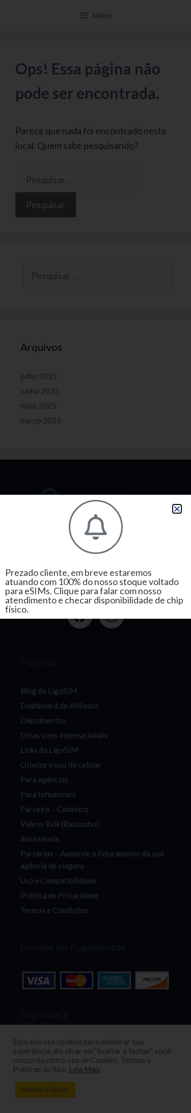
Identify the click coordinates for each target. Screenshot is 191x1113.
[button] (177, 509)
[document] (95, 556)
